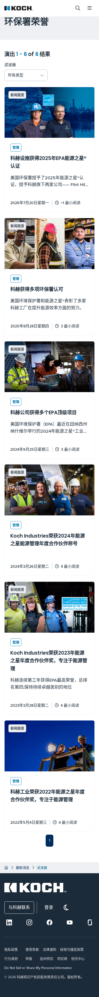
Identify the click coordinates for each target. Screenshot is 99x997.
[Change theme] (66, 907)
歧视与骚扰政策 (72, 949)
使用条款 (32, 949)
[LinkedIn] (9, 922)
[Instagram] (29, 922)
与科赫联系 (19, 907)
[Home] (6, 867)
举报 (28, 958)
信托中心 (78, 958)
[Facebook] (49, 922)
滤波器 (10, 64)
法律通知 (49, 949)
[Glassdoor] (90, 922)
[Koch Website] (37, 8)
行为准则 (11, 958)
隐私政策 (11, 949)
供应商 (62, 958)
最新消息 (22, 867)
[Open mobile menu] (90, 8)
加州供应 (46, 958)
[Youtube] (69, 922)
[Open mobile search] (78, 8)
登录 (48, 907)
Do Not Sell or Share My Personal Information (38, 967)
